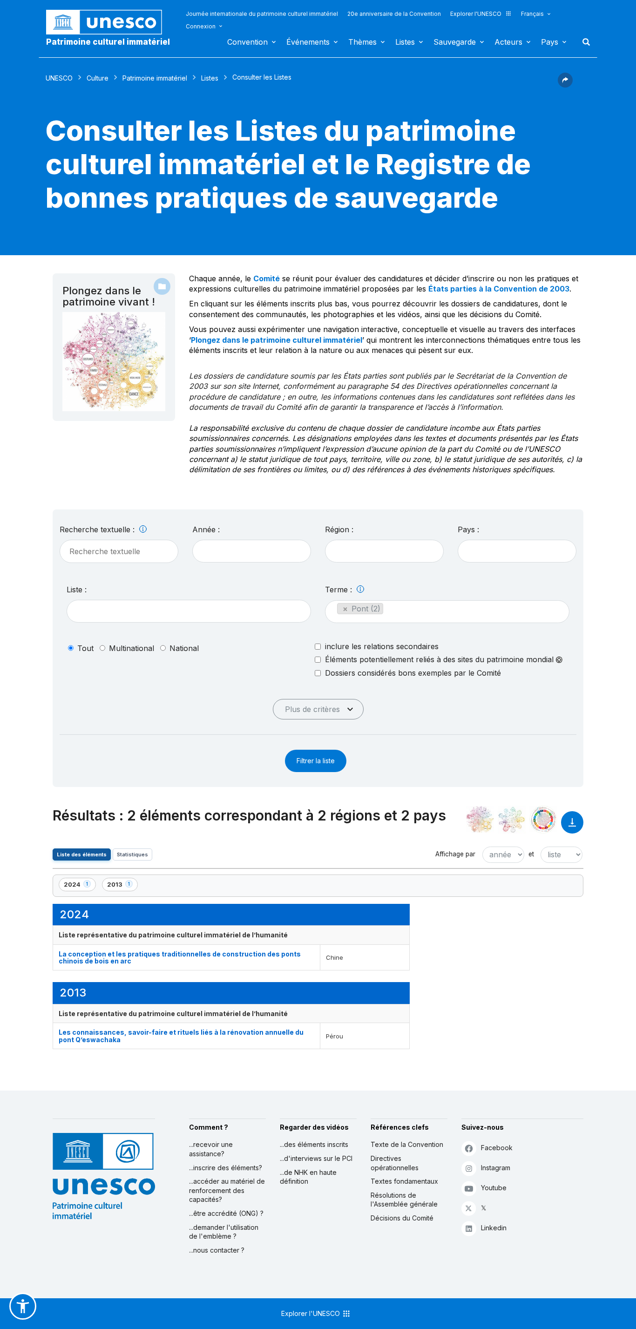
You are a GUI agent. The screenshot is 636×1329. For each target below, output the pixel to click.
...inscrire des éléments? (225, 1168)
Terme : (339, 589)
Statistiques (132, 854)
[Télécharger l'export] (572, 827)
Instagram (495, 1168)
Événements (308, 42)
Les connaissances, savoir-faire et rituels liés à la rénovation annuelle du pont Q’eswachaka (181, 1035)
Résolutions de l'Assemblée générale (404, 1199)
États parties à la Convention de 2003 (498, 288)
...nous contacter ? (216, 1250)
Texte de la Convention (407, 1144)
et (531, 854)
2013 (122, 886)
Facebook (497, 1148)
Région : (339, 529)
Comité (266, 278)
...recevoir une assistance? (211, 1149)
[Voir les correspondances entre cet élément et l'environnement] (512, 820)
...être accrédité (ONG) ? (226, 1213)
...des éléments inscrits (314, 1144)
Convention (247, 42)
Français (532, 13)
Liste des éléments (82, 854)
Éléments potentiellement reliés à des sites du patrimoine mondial (440, 659)
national (184, 648)
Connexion (201, 26)
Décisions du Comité (402, 1218)
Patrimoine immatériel (154, 78)
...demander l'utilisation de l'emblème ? (223, 1232)
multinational (131, 648)
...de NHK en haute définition (308, 1177)
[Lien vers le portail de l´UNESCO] (109, 22)
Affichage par (455, 854)
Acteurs (508, 42)
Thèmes (362, 42)
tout (85, 648)
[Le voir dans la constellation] (480, 820)
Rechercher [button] (583, 42)
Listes (405, 42)
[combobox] (251, 551)
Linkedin (494, 1228)
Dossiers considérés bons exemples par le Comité (413, 673)
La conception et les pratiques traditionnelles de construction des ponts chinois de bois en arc (180, 957)
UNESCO (59, 78)
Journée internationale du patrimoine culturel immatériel (262, 13)
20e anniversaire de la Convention (394, 13)
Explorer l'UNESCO (475, 13)
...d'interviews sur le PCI (316, 1158)
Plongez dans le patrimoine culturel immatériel (276, 340)
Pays (549, 42)
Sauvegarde (454, 42)
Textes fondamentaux (404, 1181)
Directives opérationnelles (395, 1163)
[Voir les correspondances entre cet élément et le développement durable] (543, 820)
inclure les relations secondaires (382, 646)
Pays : (468, 529)
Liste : (77, 589)
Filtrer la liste (316, 761)
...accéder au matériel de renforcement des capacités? (227, 1190)
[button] (565, 84)
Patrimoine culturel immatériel (108, 42)
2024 (79, 886)
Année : (206, 529)
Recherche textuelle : (98, 529)
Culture (97, 78)
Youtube (494, 1188)
